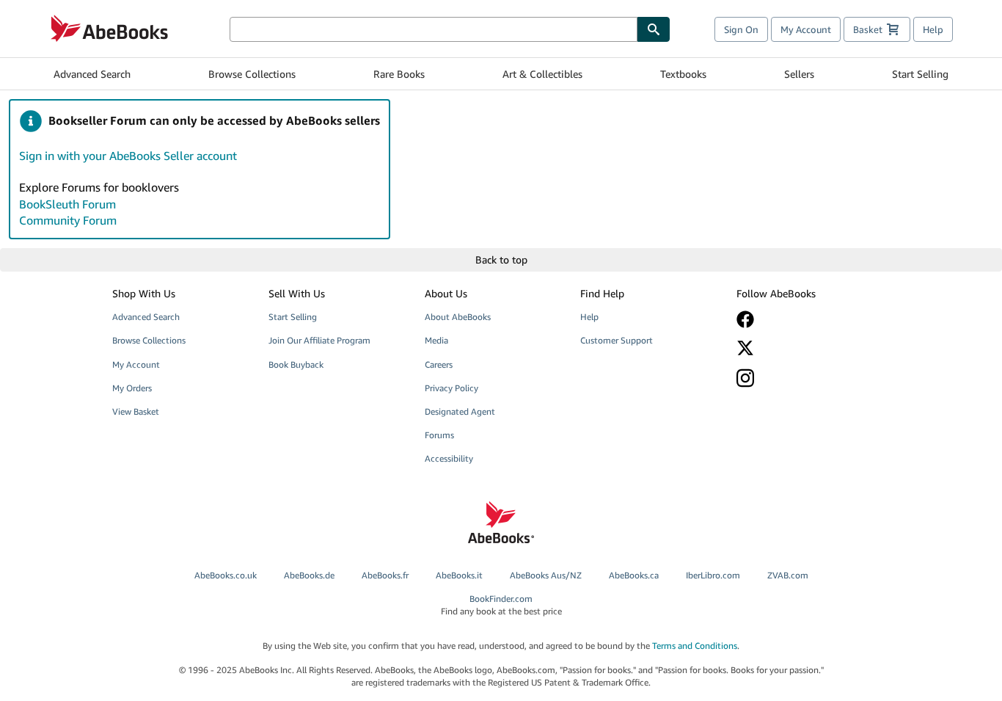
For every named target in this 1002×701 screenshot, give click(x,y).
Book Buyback (295, 364)
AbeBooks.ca (634, 575)
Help (933, 29)
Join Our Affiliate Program (319, 340)
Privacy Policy (451, 387)
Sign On (741, 29)
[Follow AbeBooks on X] (803, 347)
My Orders (132, 387)
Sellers (799, 74)
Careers (439, 364)
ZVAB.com (787, 575)
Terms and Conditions (694, 645)
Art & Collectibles (542, 74)
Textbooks (683, 74)
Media (436, 340)
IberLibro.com (713, 575)
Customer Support (616, 340)
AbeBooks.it (459, 575)
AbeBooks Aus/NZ (546, 575)
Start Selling (920, 74)
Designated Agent (460, 411)
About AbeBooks (458, 316)
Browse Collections (252, 74)
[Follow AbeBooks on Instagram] (803, 377)
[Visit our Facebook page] (803, 319)
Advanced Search (92, 74)
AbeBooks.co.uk (225, 575)
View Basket (135, 411)
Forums (439, 434)
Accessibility (449, 458)
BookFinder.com (501, 605)
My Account (805, 29)
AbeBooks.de (309, 575)
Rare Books (399, 74)
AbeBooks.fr (385, 575)
